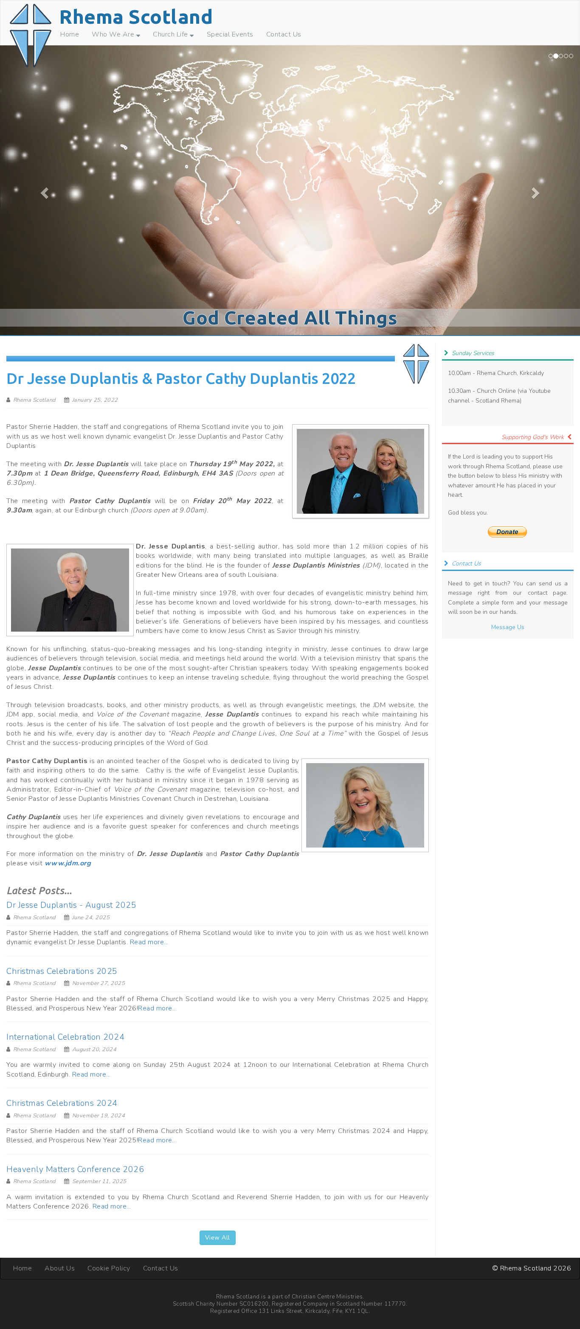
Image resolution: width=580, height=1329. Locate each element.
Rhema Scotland (136, 17)
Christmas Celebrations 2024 (62, 1103)
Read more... (149, 942)
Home (69, 34)
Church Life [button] (171, 34)
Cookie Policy (108, 1268)
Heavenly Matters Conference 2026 (75, 1169)
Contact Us (283, 34)
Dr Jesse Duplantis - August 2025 (71, 905)
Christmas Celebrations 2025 (62, 971)
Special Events (230, 34)
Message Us (507, 627)
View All (217, 1238)
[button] (43, 190)
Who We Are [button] (114, 34)
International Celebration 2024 (65, 1037)
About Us (60, 1268)
